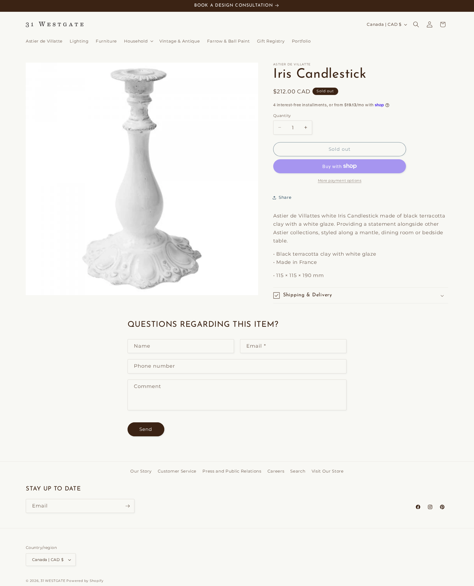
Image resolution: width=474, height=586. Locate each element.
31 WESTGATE (53, 581)
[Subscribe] (127, 506)
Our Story (140, 470)
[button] (138, 41)
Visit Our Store (328, 470)
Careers (275, 470)
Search (297, 470)
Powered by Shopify (84, 581)
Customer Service (177, 470)
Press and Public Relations (231, 470)
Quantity (282, 115)
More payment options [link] (340, 180)
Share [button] (285, 197)
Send (145, 429)
